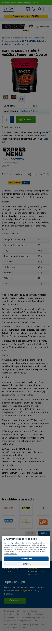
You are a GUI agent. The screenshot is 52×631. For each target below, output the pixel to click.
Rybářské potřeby (12, 610)
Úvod (7, 37)
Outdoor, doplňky (21, 37)
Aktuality (8, 613)
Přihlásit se (15, 600)
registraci (23, 111)
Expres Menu (39, 37)
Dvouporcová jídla (10, 41)
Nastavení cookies (19, 627)
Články (18, 613)
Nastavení (26, 564)
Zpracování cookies (10, 554)
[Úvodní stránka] (8, 9)
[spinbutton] (6, 119)
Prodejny (28, 613)
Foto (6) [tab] (26, 183)
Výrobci (34, 610)
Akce (25, 610)
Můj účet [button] (28, 9)
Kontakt (39, 613)
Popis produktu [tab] (15, 183)
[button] (44, 533)
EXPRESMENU (17, 159)
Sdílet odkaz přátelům (40, 174)
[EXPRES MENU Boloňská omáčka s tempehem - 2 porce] (26, 75)
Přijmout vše (26, 559)
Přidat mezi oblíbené (14, 174)
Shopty (30, 624)
